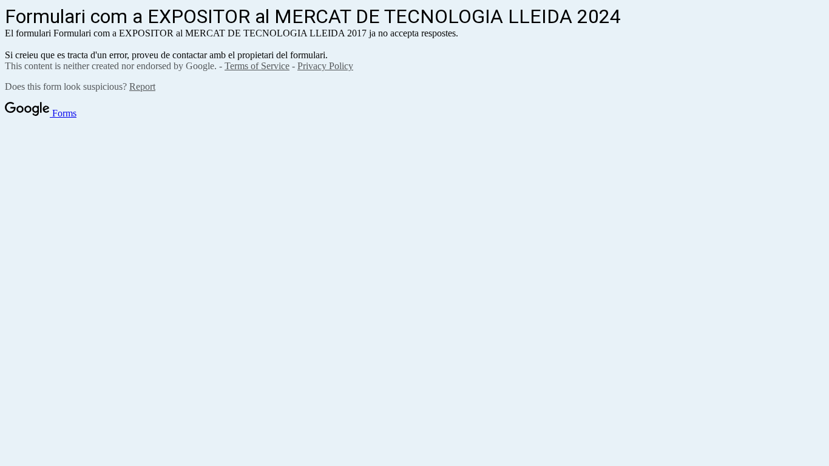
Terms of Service (257, 66)
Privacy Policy (325, 66)
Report (142, 86)
